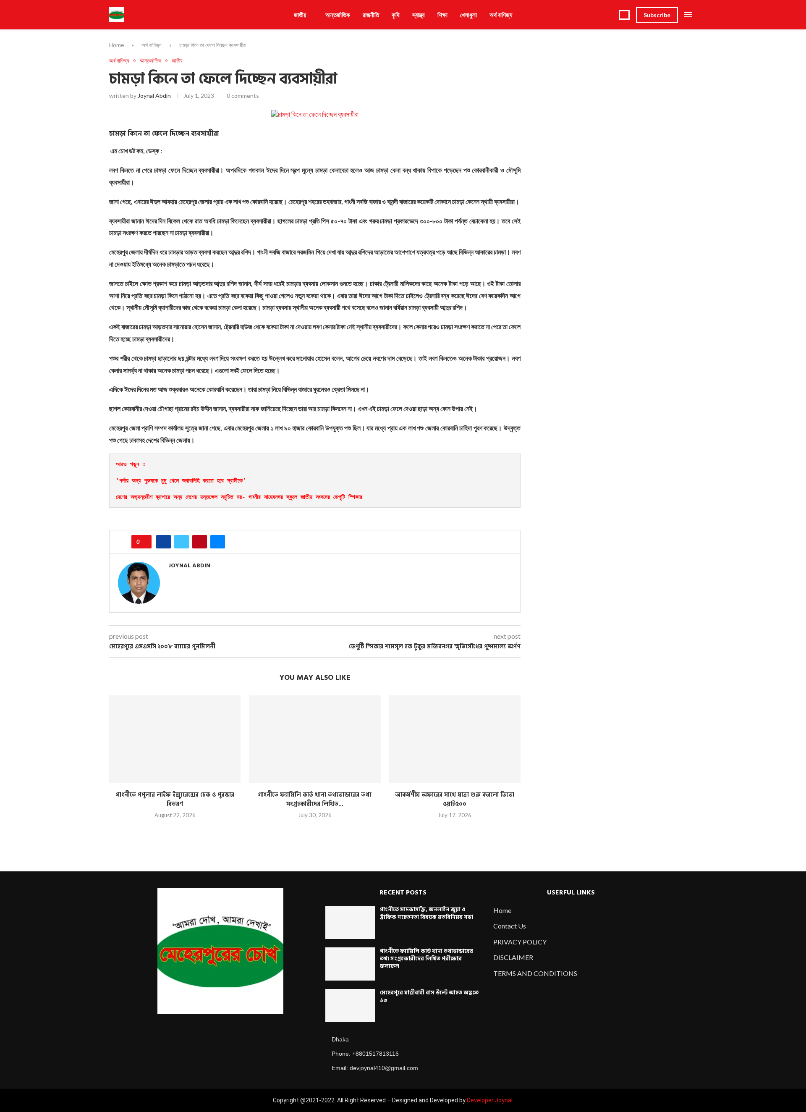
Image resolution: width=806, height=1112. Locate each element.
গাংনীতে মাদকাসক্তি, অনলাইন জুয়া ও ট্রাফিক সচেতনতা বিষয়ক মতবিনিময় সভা (426, 913)
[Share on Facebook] (163, 541)
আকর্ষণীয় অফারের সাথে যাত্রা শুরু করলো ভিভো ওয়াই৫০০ (454, 799)
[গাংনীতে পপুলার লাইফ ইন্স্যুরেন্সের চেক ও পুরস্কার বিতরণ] (175, 739)
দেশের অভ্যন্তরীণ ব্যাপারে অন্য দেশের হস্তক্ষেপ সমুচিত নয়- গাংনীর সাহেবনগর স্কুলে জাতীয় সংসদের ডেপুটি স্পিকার (241, 496)
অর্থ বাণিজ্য (501, 14)
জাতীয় (300, 14)
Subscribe (657, 14)
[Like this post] (144, 541)
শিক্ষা (442, 14)
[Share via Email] (217, 541)
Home (116, 45)
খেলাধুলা (468, 14)
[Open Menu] (688, 14)
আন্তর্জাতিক (337, 14)
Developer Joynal (490, 1100)
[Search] (624, 15)
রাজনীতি (371, 14)
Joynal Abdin (154, 95)
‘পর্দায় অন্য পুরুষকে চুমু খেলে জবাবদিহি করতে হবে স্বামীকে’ (181, 480)
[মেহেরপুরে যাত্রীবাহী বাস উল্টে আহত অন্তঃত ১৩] (350, 1005)
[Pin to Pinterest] (199, 541)
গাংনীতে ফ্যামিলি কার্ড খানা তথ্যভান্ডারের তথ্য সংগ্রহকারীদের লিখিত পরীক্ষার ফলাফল (426, 959)
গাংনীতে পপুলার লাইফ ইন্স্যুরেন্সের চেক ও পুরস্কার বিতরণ (175, 799)
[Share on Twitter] (181, 541)
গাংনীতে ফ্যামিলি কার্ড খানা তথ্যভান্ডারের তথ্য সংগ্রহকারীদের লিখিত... (315, 799)
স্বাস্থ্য (418, 14)
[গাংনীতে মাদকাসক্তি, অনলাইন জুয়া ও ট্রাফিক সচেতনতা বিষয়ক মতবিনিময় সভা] (350, 922)
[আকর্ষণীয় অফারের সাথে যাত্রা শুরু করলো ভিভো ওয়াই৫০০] (455, 739)
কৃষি (396, 14)
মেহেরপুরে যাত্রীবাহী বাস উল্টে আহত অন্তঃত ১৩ (429, 996)
